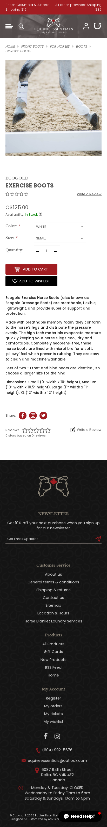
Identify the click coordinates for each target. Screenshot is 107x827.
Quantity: (14, 250)
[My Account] (86, 26)
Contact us (53, 597)
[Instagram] (57, 736)
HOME (10, 46)
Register (53, 698)
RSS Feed (53, 667)
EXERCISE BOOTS (18, 51)
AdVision (54, 819)
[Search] (21, 26)
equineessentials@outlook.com (57, 760)
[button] (80, 816)
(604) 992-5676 (57, 750)
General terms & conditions (53, 582)
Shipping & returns (53, 589)
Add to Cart (35, 269)
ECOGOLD (16, 178)
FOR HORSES (60, 46)
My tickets (53, 713)
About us (53, 574)
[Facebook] (46, 736)
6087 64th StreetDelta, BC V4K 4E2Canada (57, 775)
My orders (53, 706)
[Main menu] (9, 26)
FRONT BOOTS (32, 46)
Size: (11, 238)
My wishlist (53, 721)
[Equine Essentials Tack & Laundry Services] (53, 35)
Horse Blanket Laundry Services (53, 621)
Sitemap (53, 605)
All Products (53, 643)
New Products (53, 659)
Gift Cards (53, 651)
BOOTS (81, 46)
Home (53, 675)
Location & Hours (53, 613)
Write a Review (89, 194)
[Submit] (98, 539)
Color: (12, 226)
